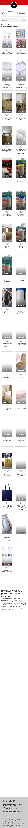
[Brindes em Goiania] (14, 5)
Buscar (25, 20)
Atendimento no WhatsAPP (22, 13)
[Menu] (2, 3)
